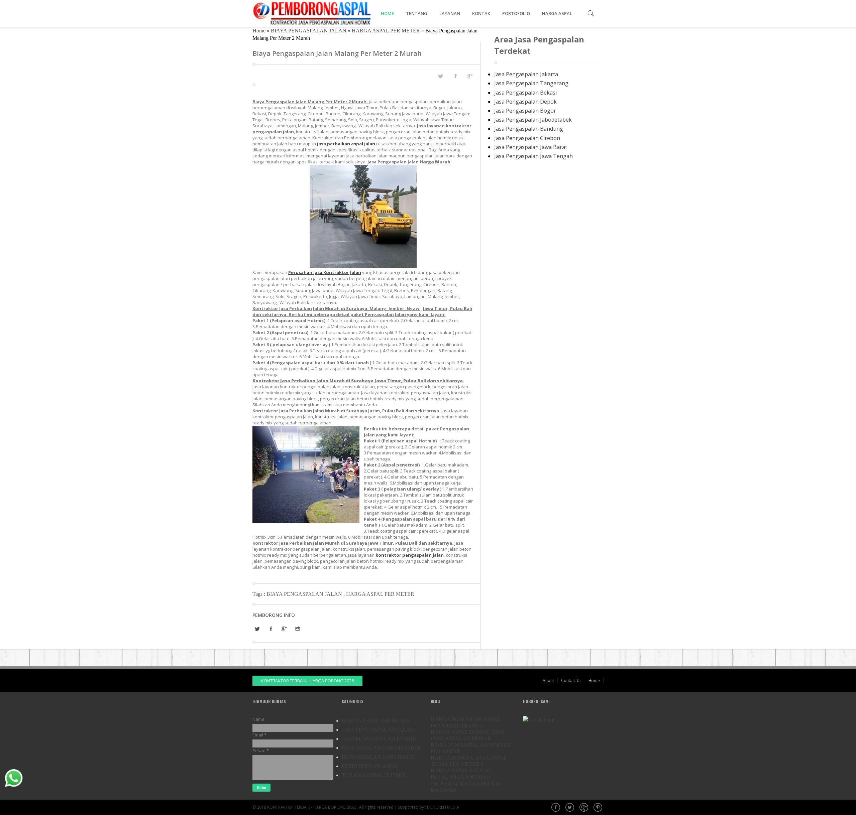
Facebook (556, 808)
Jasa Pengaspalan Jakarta (526, 74)
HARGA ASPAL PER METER (386, 30)
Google (584, 808)
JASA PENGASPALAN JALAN (378, 729)
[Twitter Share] (440, 76)
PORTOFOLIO (516, 13)
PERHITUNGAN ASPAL (370, 766)
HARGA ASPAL (557, 13)
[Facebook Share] (455, 76)
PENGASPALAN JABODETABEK (382, 748)
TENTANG (416, 13)
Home (258, 30)
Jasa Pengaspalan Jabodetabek (533, 119)
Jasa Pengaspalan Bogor (525, 110)
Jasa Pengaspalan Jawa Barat (530, 147)
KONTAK (481, 13)
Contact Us (571, 680)
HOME (387, 13)
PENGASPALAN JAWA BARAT (379, 757)
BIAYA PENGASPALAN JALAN (308, 30)
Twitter (570, 808)
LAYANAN (449, 13)
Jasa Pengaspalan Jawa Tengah (533, 156)
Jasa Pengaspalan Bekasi (525, 92)
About (548, 680)
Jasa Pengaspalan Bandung (528, 128)
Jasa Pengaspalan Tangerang (531, 83)
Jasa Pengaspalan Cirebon (527, 138)
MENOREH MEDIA (443, 807)
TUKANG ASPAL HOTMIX (374, 775)
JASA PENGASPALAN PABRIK (379, 738)
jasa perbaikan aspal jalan (346, 144)
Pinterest (599, 808)
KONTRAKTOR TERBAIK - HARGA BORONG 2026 (307, 681)
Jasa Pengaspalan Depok (525, 101)
